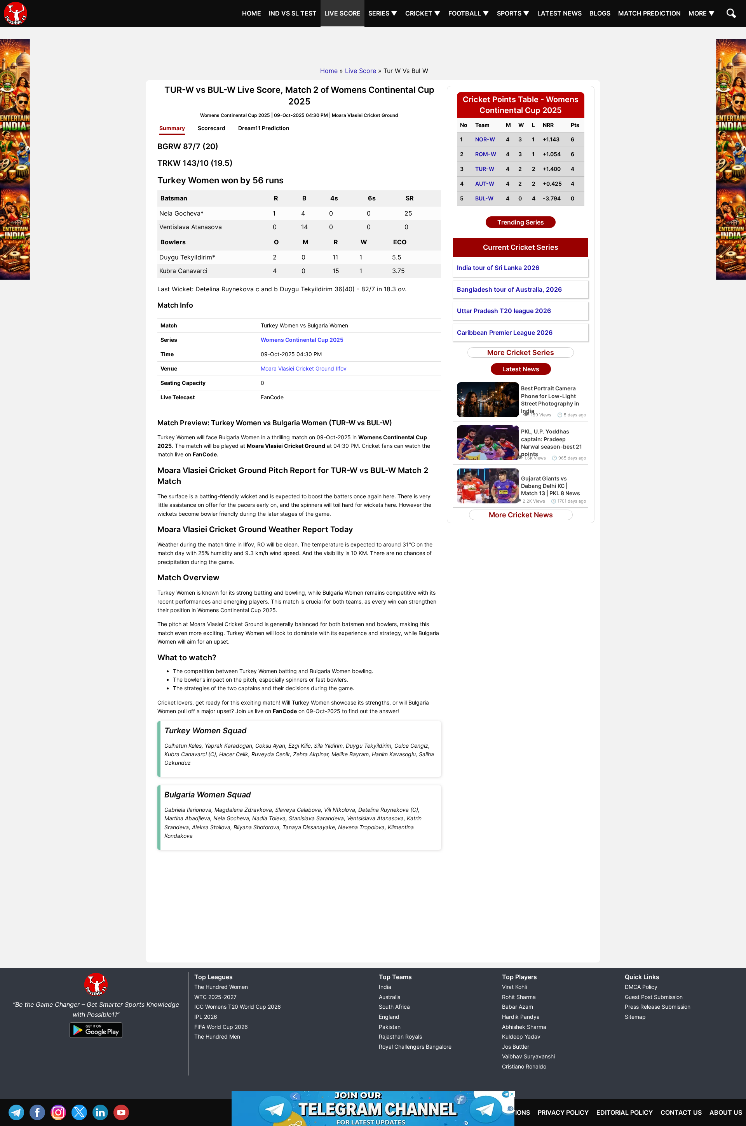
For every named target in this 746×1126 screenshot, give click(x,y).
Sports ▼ (513, 13)
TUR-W (484, 168)
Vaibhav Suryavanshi (528, 1056)
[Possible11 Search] (732, 14)
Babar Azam (517, 1006)
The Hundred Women (221, 986)
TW (81, 1111)
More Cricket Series (520, 352)
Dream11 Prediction (263, 128)
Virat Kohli (514, 986)
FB (39, 1111)
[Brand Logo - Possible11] (96, 995)
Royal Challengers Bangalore (415, 1046)
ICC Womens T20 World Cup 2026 (237, 1006)
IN (102, 1111)
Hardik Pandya (521, 1016)
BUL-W (484, 198)
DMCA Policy (641, 986)
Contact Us (681, 1112)
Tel (18, 1111)
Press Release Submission (657, 1006)
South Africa (394, 1006)
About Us (725, 1112)
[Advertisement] (373, 44)
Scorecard (211, 128)
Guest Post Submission (654, 997)
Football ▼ (468, 13)
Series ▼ (382, 13)
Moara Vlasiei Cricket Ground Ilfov (304, 368)
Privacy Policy (563, 1112)
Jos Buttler (515, 1046)
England (389, 1016)
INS (60, 1111)
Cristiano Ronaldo (524, 1066)
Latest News (559, 13)
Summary (172, 128)
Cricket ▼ (423, 13)
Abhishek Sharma (524, 1026)
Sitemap (635, 1016)
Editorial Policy (624, 1112)
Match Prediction (649, 13)
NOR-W (485, 139)
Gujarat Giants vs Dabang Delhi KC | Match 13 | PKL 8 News (550, 485)
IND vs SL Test (293, 13)
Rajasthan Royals (400, 1036)
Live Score (342, 13)
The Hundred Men (217, 1036)
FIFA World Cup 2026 (221, 1026)
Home (251, 13)
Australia (390, 997)
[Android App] (96, 1038)
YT (123, 1111)
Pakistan (390, 1026)
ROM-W (485, 154)
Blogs (599, 13)
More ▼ (701, 13)
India (385, 986)
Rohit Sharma (519, 997)
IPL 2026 (205, 1016)
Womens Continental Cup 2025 (302, 339)
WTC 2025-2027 (215, 997)
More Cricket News (521, 515)
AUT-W (484, 183)
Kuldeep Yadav (521, 1036)
